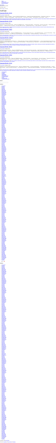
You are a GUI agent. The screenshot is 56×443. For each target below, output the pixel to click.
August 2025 (3, 95)
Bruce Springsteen (19, 35)
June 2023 (3, 115)
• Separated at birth (4, 78)
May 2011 (3, 224)
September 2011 (4, 221)
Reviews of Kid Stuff (5, 3)
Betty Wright (17, 69)
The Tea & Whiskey (23, 19)
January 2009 (3, 246)
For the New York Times (5, 2)
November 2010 (4, 229)
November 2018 (4, 158)
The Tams (21, 70)
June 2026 (3, 87)
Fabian (27, 35)
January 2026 (3, 91)
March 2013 (3, 207)
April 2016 (3, 178)
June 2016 (3, 176)
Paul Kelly (10, 53)
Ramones (50, 60)
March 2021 (3, 136)
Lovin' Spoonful (48, 52)
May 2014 (3, 196)
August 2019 (3, 151)
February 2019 (4, 156)
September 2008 (4, 249)
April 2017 (3, 173)
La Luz (41, 35)
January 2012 (3, 218)
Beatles (16, 18)
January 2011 (3, 227)
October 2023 (4, 112)
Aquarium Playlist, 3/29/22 (6, 55)
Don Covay (42, 69)
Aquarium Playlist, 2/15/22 (6, 63)
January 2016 (3, 180)
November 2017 (4, 168)
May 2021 (3, 135)
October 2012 (4, 211)
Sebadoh (3, 27)
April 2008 (3, 253)
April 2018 (3, 164)
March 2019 (3, 155)
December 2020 (4, 139)
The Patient (18, 19)
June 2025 (3, 96)
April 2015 (3, 187)
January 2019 (3, 157)
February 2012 (4, 217)
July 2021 (3, 133)
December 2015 (4, 181)
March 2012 (3, 216)
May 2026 (3, 88)
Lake (43, 35)
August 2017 (3, 170)
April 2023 (3, 117)
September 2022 (4, 122)
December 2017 (4, 167)
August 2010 (3, 231)
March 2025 (3, 99)
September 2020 (4, 141)
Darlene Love (26, 44)
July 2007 (3, 259)
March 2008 (3, 254)
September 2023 (4, 113)
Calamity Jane (23, 18)
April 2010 (3, 234)
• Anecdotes (3, 72)
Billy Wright (20, 69)
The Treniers (24, 70)
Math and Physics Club (5, 53)
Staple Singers (13, 70)
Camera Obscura (27, 18)
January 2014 (3, 199)
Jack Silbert (2, 23)
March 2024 (3, 108)
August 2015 (3, 184)
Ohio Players (5, 70)
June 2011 (3, 223)
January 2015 (3, 190)
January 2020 (3, 147)
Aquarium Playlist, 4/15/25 (6, 13)
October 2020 (4, 140)
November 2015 (4, 182)
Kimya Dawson (37, 35)
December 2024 (4, 101)
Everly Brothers (32, 44)
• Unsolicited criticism (5, 76)
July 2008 (3, 251)
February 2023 (4, 118)
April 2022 (3, 126)
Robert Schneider (9, 19)
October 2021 (4, 131)
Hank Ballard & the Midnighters (49, 69)
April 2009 (3, 244)
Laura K (45, 52)
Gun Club (26, 60)
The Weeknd (28, 70)
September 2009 (4, 240)
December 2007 (4, 256)
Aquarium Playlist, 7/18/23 (6, 29)
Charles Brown (17, 44)
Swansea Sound (14, 19)
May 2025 (3, 97)
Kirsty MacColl (52, 44)
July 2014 (3, 194)
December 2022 (4, 120)
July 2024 (3, 105)
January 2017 (3, 175)
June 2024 (3, 106)
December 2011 (4, 219)
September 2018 (4, 160)
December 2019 (4, 148)
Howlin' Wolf (41, 52)
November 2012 (4, 210)
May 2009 (3, 243)
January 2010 (3, 237)
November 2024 (4, 102)
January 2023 (3, 119)
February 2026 (4, 90)
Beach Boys (17, 52)
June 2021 (3, 134)
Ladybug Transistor (38, 60)
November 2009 (4, 238)
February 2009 (4, 245)
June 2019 (3, 153)
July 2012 (3, 213)
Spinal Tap (53, 60)
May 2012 (3, 215)
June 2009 (3, 242)
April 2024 (3, 107)
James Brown (33, 35)
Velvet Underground (6, 61)
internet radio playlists (6, 18)
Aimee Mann (13, 52)
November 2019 (4, 149)
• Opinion (3, 73)
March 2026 (3, 89)
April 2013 (3, 206)
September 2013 (4, 202)
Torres (6, 27)
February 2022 (4, 128)
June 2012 (3, 214)
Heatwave (29, 35)
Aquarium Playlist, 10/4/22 (6, 46)
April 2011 (3, 225)
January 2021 (3, 138)
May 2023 (3, 116)
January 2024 (3, 110)
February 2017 (4, 174)
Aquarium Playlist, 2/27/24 (6, 21)
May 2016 (3, 177)
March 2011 (3, 226)
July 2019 (3, 152)
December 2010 (4, 228)
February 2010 (4, 236)
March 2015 (3, 188)
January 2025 (3, 100)
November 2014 (4, 191)
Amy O (12, 35)
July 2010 (3, 232)
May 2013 (3, 205)
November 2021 (4, 130)
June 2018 (3, 162)
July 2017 (3, 171)
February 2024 (4, 109)
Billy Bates (19, 18)
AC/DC (12, 60)
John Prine (43, 44)
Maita (52, 52)
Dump (29, 44)
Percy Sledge (9, 70)
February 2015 (4, 189)
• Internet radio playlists (5, 75)
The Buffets (1, 61)
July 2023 (3, 114)
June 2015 (3, 186)
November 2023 (4, 111)
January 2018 (3, 166)
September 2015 (4, 183)
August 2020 (3, 142)
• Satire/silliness (4, 74)
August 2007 (3, 258)
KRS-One (34, 60)
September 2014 (4, 193)
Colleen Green (21, 44)
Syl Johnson (17, 70)
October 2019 (4, 150)
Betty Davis (13, 69)
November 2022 (4, 300)
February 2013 (4, 208)
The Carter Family (14, 53)
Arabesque (15, 60)
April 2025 (3, 98)
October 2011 (4, 220)
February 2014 (4, 198)
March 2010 (3, 235)
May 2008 (3, 252)
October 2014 (4, 192)
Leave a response (28, 19)
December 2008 (4, 247)
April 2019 (3, 154)
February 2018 (4, 165)
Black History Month (26, 69)
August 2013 (3, 203)
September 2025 (4, 94)
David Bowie (39, 18)
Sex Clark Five (51, 35)
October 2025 (4, 93)
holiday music (40, 44)
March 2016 (3, 179)
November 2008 (4, 248)
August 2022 (3, 123)
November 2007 (4, 257)
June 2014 (3, 195)
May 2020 (3, 144)
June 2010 (3, 233)
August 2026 (3, 85)
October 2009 (4, 239)
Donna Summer (44, 18)
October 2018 (4, 159)
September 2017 (4, 169)
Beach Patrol (13, 18)
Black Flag (15, 35)
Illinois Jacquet (30, 60)
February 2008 (4, 255)
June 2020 (3, 143)
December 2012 (4, 209)
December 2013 (4, 200)
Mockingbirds (4, 19)
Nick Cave (47, 60)
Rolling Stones (46, 35)
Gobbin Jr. (36, 44)
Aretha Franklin (19, 60)
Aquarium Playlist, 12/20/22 (6, 37)
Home (3, 8)
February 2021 (4, 137)
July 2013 (3, 204)
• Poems (3, 77)
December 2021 (4, 129)
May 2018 (3, 163)
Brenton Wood (23, 52)
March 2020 (3, 146)
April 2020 (3, 145)
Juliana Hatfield (47, 44)
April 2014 (3, 197)
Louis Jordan (43, 60)
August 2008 (3, 250)
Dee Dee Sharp (39, 69)
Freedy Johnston (37, 52)
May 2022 (3, 125)
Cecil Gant (31, 18)
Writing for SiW (4, 1)
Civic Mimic (35, 18)
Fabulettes (47, 18)
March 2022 (3, 127)
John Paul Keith (51, 18)
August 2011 (3, 222)
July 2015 (3, 185)
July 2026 (3, 86)
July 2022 (3, 124)
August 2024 (3, 104)
